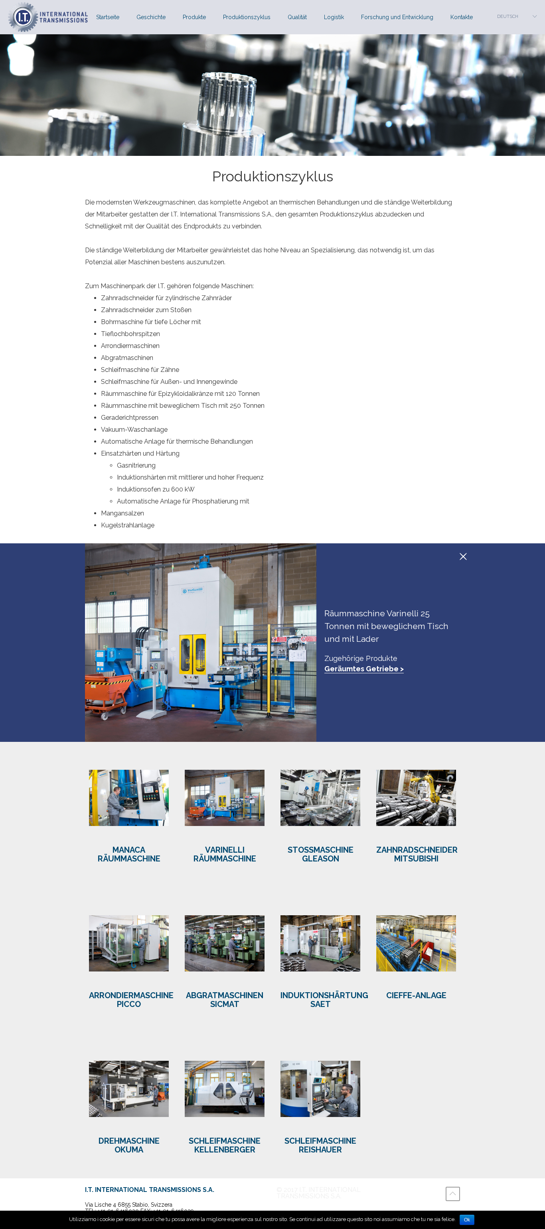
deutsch (507, 16)
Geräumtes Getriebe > (364, 669)
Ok (467, 1220)
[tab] (129, 814)
